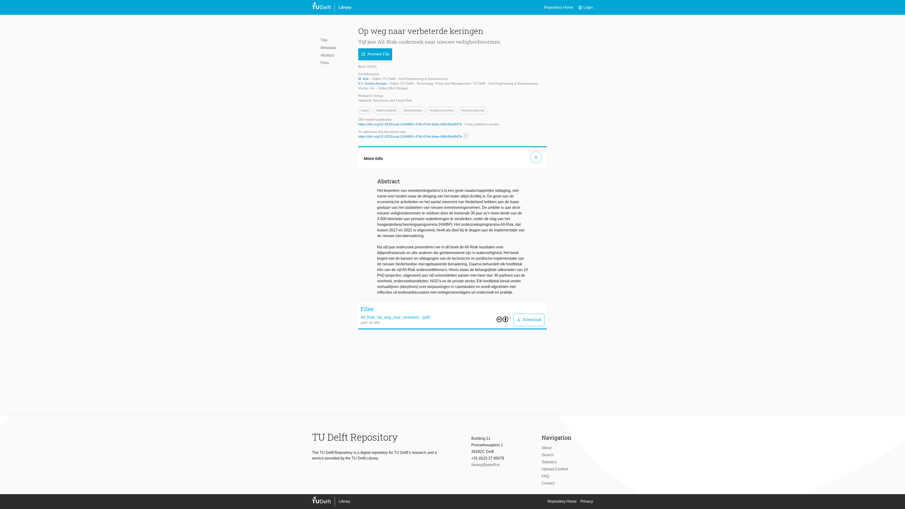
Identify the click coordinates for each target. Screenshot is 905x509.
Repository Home (558, 7)
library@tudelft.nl (485, 465)
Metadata (328, 48)
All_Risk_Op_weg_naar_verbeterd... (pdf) (395, 317)
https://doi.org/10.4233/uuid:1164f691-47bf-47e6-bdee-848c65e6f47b (410, 124)
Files (325, 63)
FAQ (545, 476)
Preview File (375, 54)
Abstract (327, 55)
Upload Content (555, 469)
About (546, 448)
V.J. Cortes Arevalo (372, 83)
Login (585, 7)
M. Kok (364, 79)
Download (529, 319)
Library (345, 7)
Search (548, 455)
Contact (548, 483)
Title (324, 40)
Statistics (549, 462)
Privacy (586, 501)
